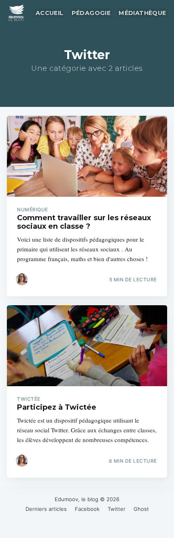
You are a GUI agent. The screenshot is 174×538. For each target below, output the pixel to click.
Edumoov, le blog (76, 499)
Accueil (50, 13)
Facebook (87, 509)
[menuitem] (49, 13)
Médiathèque (142, 13)
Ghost (141, 509)
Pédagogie (91, 13)
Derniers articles (46, 509)
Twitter (116, 509)
